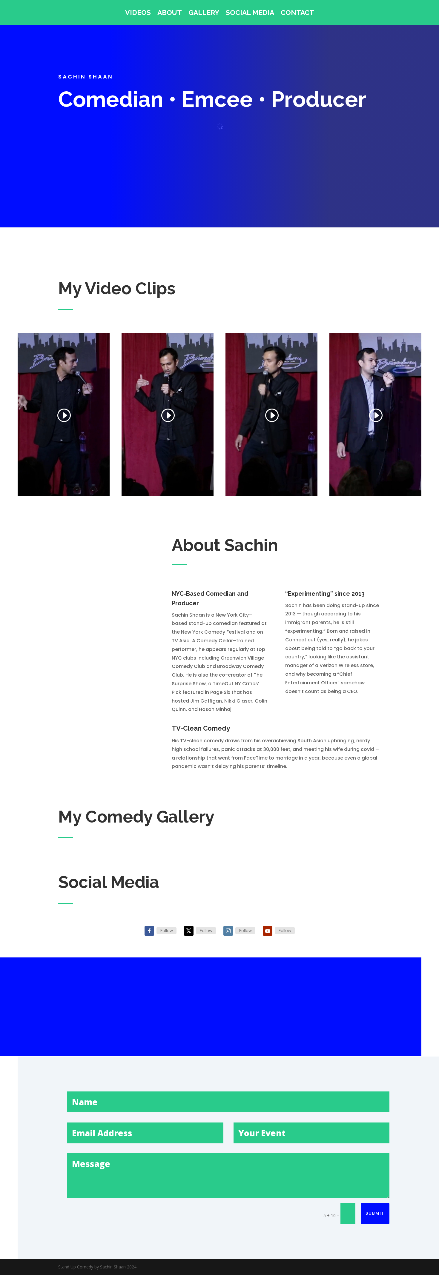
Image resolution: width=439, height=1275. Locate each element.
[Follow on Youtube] (267, 931)
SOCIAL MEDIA (250, 13)
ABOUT (169, 13)
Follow (166, 930)
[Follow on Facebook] (149, 931)
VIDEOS (138, 13)
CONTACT (297, 13)
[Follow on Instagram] (228, 931)
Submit (375, 1213)
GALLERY (203, 13)
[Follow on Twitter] (189, 931)
